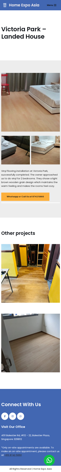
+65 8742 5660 (13, 455)
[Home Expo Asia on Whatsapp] (20, 416)
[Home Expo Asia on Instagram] (12, 416)
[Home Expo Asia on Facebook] (4, 416)
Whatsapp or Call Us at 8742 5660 (25, 196)
